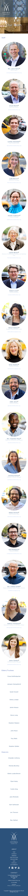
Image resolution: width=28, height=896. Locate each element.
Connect (14, 853)
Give (14, 861)
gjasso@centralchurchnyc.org (14, 405)
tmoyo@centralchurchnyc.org (14, 442)
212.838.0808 (14, 882)
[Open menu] (19, 8)
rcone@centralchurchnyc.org (14, 294)
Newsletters (14, 859)
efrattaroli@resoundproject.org (14, 331)
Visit (14, 852)
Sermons (14, 855)
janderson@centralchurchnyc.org (14, 219)
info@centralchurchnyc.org (14, 880)
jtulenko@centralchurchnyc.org (14, 664)
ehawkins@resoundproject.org (14, 368)
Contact (14, 862)
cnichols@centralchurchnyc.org (14, 479)
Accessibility (14, 864)
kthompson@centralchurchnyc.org (14, 627)
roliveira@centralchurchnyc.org (14, 516)
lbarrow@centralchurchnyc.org (14, 182)
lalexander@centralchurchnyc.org (14, 145)
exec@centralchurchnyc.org (14, 109)
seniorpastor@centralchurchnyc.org (14, 72)
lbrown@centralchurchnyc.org (14, 257)
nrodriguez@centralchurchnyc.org (14, 553)
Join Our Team (14, 857)
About (14, 849)
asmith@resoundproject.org (14, 590)
